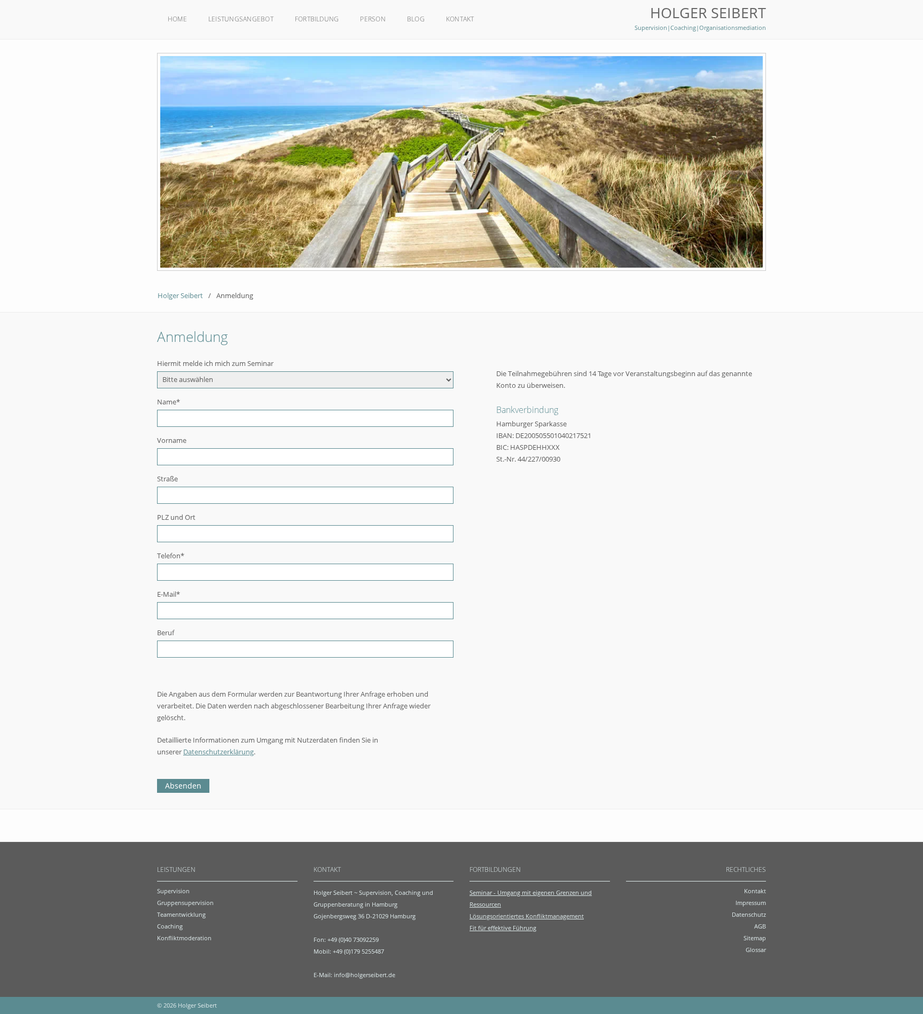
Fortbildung (317, 19)
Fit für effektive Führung (503, 928)
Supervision (173, 891)
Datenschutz (749, 914)
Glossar (756, 950)
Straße (167, 478)
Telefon (170, 555)
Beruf (165, 632)
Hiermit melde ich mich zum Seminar (215, 363)
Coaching (170, 926)
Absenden (183, 786)
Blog (416, 19)
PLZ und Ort (176, 517)
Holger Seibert (180, 295)
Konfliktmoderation (184, 938)
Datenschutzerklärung (218, 751)
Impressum (751, 903)
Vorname (171, 440)
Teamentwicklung (181, 914)
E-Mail (168, 594)
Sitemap (755, 938)
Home (177, 19)
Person (372, 19)
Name (168, 402)
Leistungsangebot (240, 19)
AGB (760, 926)
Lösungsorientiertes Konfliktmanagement (527, 916)
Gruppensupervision (185, 903)
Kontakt (460, 19)
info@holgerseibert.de (364, 975)
